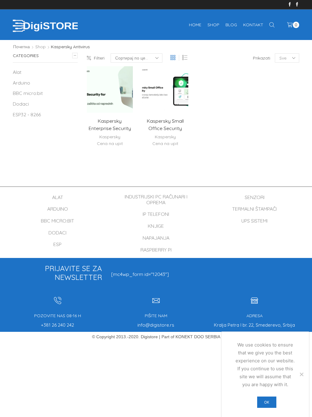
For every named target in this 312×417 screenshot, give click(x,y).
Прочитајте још (118, 102)
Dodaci (21, 104)
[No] (301, 374)
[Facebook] (290, 4)
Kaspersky (109, 137)
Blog (231, 24)
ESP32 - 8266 (27, 114)
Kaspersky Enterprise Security (110, 124)
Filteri (99, 58)
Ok (266, 402)
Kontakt (253, 24)
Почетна (21, 46)
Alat (17, 72)
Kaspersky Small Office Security (165, 124)
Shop (213, 24)
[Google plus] (297, 4)
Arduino (21, 83)
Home (195, 24)
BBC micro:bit (28, 93)
